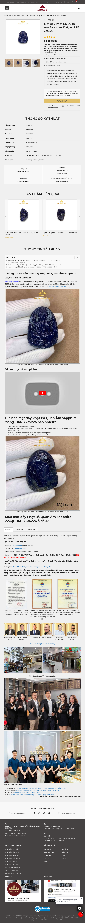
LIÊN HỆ (8, 529)
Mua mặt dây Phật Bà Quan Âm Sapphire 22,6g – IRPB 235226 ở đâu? (32, 267)
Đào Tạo (59, 2)
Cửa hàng (12, 16)
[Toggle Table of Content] (75, 257)
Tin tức (48, 2)
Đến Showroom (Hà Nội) (13, 873)
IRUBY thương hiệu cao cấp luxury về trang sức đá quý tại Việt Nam (42, 788)
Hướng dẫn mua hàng (12, 867)
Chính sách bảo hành (12, 864)
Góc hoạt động (49, 852)
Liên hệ (46, 858)
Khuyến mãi (48, 855)
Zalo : (73, 106)
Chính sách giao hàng (12, 855)
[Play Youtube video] (42, 393)
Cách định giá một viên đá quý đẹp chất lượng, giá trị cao (32, 795)
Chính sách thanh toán (12, 852)
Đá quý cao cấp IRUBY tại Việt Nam (27, 792)
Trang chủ (47, 849)
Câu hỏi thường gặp (11, 870)
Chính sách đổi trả (11, 861)
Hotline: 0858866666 (18, 813)
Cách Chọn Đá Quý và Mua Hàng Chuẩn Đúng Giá (32, 567)
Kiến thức (70, 2)
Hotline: (53, 107)
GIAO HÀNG (19, 529)
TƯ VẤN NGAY (62, 101)
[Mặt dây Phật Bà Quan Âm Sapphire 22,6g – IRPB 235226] (9, 62)
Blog (63, 855)
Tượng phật (21, 16)
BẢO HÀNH (31, 529)
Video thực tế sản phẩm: (18, 263)
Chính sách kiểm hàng (12, 858)
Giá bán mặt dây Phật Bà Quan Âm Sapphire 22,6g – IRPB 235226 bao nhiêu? (35, 265)
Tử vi (45, 861)
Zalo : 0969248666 (68, 813)
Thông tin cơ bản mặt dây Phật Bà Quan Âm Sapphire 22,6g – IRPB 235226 (33, 260)
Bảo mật (65, 852)
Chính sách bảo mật (11, 849)
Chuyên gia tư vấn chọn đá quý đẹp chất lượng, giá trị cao (37, 790)
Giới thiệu (65, 849)
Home (6, 16)
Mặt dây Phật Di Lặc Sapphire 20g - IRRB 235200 (60, 233)
